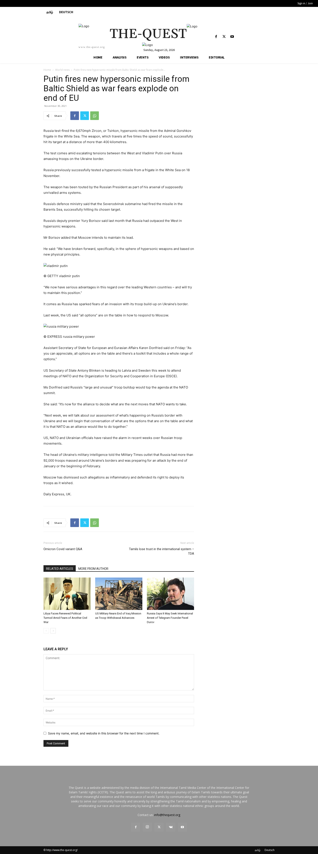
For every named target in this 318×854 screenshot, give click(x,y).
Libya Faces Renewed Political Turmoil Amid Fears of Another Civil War (65, 618)
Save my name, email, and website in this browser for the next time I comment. (103, 733)
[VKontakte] (170, 827)
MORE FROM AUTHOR (93, 568)
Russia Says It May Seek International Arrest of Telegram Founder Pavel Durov (170, 618)
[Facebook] (216, 37)
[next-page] (53, 630)
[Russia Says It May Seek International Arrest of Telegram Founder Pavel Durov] (170, 594)
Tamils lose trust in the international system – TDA (161, 551)
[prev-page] (46, 630)
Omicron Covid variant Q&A (62, 549)
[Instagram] (147, 827)
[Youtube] (232, 37)
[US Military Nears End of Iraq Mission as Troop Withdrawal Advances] (118, 594)
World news (62, 70)
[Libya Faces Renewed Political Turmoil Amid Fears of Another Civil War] (67, 594)
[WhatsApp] (94, 115)
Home (47, 70)
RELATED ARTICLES (59, 568)
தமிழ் (257, 850)
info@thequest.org (167, 815)
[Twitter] (224, 37)
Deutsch (270, 850)
